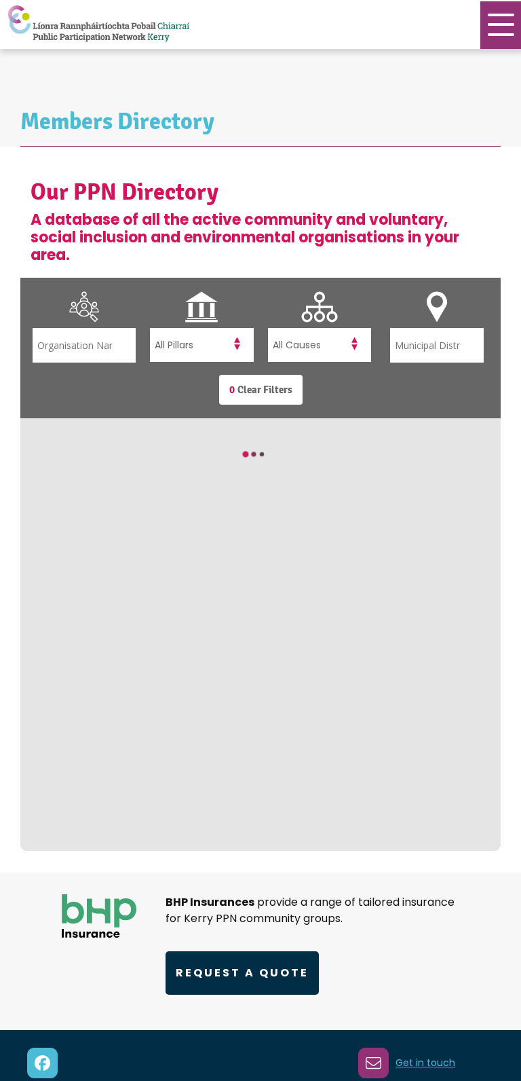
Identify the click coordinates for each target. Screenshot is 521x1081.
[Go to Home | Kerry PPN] (98, 24)
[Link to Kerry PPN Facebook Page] (42, 1063)
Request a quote (242, 973)
